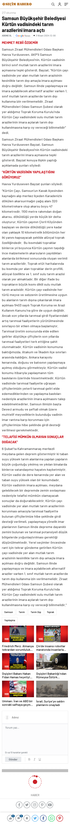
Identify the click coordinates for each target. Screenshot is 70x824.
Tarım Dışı (36, 612)
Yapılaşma (9, 620)
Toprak (50, 612)
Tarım (22, 612)
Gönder (13, 759)
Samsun (8, 612)
